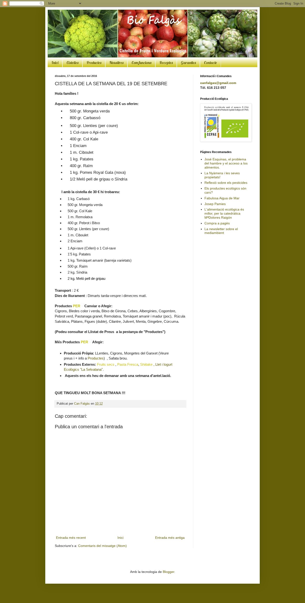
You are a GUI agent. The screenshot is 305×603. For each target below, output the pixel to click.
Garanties (188, 62)
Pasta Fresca (127, 364)
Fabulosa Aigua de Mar (221, 198)
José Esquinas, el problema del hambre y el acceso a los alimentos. (226, 163)
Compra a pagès (217, 223)
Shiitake (146, 364)
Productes (93, 62)
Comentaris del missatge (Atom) (102, 546)
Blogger (168, 572)
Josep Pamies (215, 204)
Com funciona (141, 62)
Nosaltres (116, 62)
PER (76, 306)
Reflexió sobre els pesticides (225, 183)
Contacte (210, 62)
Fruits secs (105, 364)
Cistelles (72, 62)
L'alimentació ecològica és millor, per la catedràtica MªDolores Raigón (224, 213)
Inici (54, 62)
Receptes (166, 62)
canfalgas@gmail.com (218, 83)
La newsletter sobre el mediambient (221, 231)
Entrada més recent (71, 538)
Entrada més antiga (170, 538)
